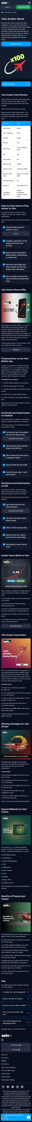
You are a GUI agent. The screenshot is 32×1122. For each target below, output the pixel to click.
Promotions (5, 1064)
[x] (3, 1087)
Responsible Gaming (8, 1080)
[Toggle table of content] (28, 84)
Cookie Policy (5, 1073)
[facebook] (22, 1087)
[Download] (16, 1117)
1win (24, 35)
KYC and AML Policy (8, 1070)
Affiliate (3, 1061)
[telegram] (12, 1087)
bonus (24, 325)
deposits (12, 847)
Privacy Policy (5, 1077)
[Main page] (5, 2)
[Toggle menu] (29, 2)
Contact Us (5, 1058)
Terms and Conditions (8, 1067)
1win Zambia (6, 12)
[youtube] (8, 1087)
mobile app (12, 368)
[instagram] (17, 1087)
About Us (4, 1055)
